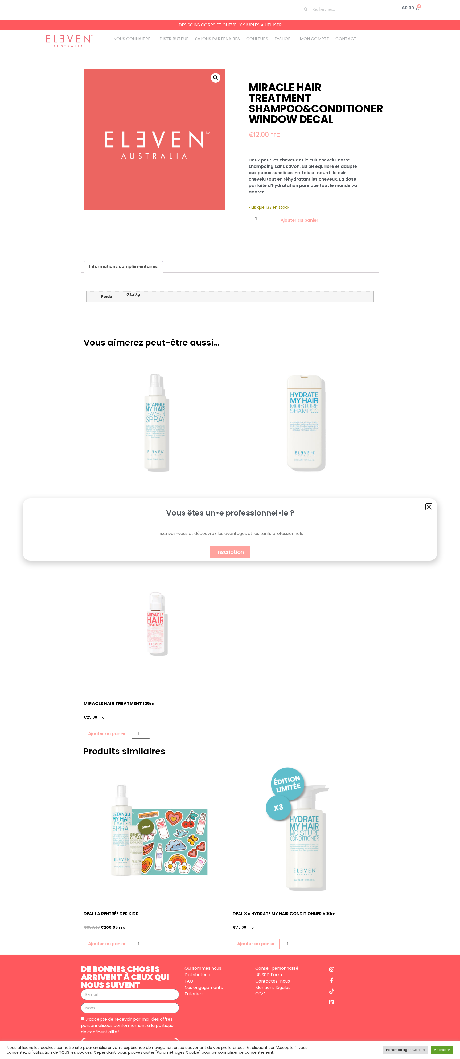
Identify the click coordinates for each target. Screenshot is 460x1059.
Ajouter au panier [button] (107, 734)
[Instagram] (331, 969)
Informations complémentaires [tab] (123, 266)
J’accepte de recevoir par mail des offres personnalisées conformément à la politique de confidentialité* (127, 1025)
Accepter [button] (442, 1049)
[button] (215, 78)
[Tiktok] (331, 991)
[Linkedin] (331, 1002)
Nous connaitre (131, 39)
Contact (345, 39)
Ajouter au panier (299, 220)
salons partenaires (217, 39)
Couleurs (257, 39)
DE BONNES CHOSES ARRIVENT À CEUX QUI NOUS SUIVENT (125, 977)
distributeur (174, 39)
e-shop (282, 39)
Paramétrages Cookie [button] (405, 1049)
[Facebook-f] (331, 980)
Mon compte (314, 39)
